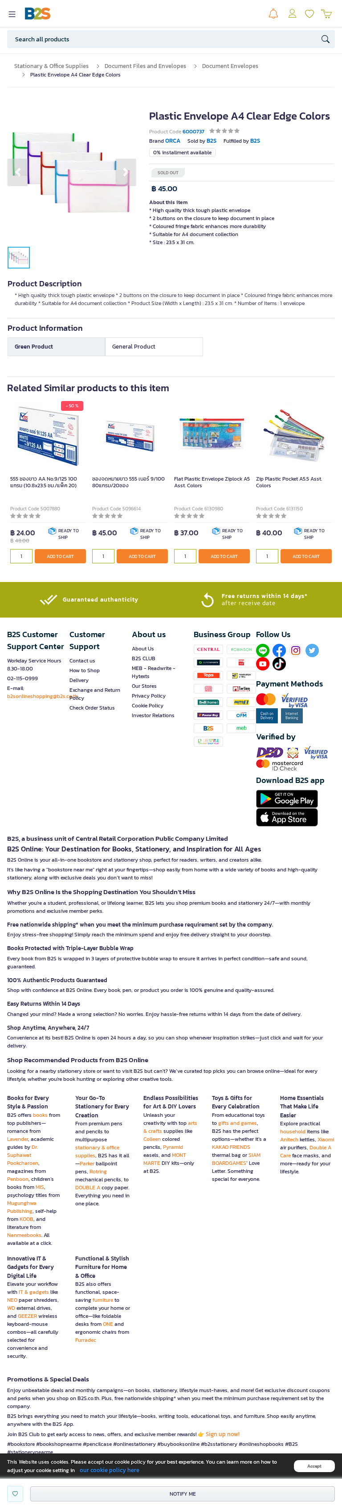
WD (11, 1308)
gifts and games (237, 1123)
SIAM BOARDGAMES (236, 1159)
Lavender (17, 1139)
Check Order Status (92, 708)
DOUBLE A (87, 1188)
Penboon (17, 1179)
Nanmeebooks (24, 1235)
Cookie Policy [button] (147, 706)
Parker (87, 1164)
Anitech (289, 1140)
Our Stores (144, 686)
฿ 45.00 (164, 188)
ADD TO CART (60, 556)
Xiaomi (326, 1140)
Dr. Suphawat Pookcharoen (22, 1155)
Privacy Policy (149, 696)
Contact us (82, 661)
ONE (108, 1324)
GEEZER (27, 1316)
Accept (314, 1466)
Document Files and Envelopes (145, 66)
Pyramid (173, 1147)
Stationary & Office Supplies (51, 66)
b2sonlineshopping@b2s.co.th (42, 696)
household (292, 1132)
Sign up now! (223, 1434)
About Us (143, 649)
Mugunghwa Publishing (22, 1207)
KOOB (26, 1219)
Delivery (79, 680)
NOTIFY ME (183, 1494)
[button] (18, 172)
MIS (40, 1187)
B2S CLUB (143, 658)
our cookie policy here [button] (109, 1470)
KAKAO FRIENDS (231, 1147)
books (40, 1115)
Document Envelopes (230, 66)
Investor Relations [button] (153, 715)
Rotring (98, 1172)
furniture (103, 1300)
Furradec (85, 1340)
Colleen (152, 1139)
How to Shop (84, 670)
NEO (12, 1300)
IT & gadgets (34, 1292)
